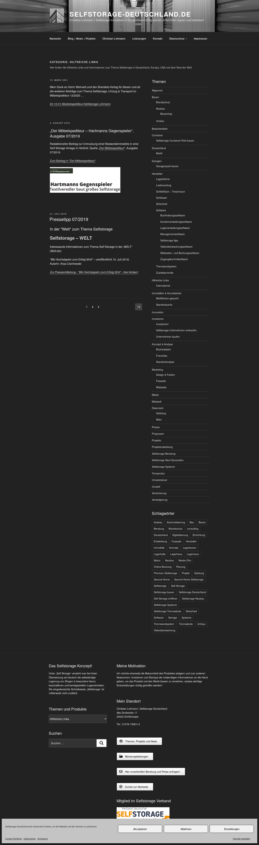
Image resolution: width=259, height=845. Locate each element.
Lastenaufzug (163, 185)
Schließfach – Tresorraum (170, 191)
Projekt (186, 573)
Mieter (155, 395)
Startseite (55, 38)
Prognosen (158, 433)
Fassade (161, 381)
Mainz (157, 560)
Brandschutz (163, 102)
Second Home (162, 579)
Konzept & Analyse (162, 344)
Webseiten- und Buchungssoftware (179, 253)
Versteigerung (159, 499)
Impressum (42, 838)
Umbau (160, 121)
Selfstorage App (169, 240)
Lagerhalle (160, 554)
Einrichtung (199, 535)
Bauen (155, 97)
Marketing (157, 369)
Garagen (157, 161)
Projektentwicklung (162, 447)
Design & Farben (165, 374)
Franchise (161, 355)
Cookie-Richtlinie (13, 838)
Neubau (160, 108)
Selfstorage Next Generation (168, 460)
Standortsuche (164, 304)
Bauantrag (166, 113)
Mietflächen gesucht (167, 298)
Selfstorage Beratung (163, 453)
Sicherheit (161, 204)
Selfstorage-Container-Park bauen (175, 140)
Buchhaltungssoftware (172, 215)
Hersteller (157, 173)
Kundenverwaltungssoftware (176, 221)
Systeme (186, 617)
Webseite (161, 387)
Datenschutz (30, 838)
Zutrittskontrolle (164, 272)
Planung (180, 566)
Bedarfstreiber (160, 128)
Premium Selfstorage (165, 573)
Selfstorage (160, 586)
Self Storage (178, 586)
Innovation (158, 312)
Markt (159, 153)
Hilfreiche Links (160, 280)
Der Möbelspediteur (111, 148)
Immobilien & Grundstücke (166, 293)
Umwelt (156, 486)
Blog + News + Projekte (81, 38)
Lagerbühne (163, 179)
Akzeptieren (140, 829)
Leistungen (139, 38)
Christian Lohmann (113, 38)
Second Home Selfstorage (189, 579)
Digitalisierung (180, 535)
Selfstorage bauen (164, 592)
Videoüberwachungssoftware (176, 246)
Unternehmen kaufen (168, 336)
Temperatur (158, 473)
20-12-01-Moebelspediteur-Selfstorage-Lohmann (80, 104)
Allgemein (157, 90)
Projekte (156, 440)
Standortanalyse (165, 362)
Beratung (159, 528)
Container (157, 135)
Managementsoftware (172, 234)
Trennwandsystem (166, 266)
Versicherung (159, 493)
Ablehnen (186, 829)
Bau (192, 522)
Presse (156, 427)
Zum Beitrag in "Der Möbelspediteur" (73, 161)
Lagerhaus (176, 554)
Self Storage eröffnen (165, 598)
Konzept (173, 547)
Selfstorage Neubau (193, 598)
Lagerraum (193, 554)
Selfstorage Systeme (163, 466)
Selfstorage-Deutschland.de (130, 14)
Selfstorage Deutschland (192, 592)
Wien (159, 419)
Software (161, 210)
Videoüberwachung (164, 630)
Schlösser (161, 197)
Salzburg (161, 413)
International (163, 285)
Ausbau (158, 522)
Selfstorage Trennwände (167, 611)
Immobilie (159, 547)
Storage (172, 617)
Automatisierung (176, 522)
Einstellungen (231, 829)
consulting (192, 528)
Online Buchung (163, 566)
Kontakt (157, 38)
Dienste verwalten (241, 838)
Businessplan (163, 349)
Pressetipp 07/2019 (69, 219)
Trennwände (186, 624)
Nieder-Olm (184, 560)
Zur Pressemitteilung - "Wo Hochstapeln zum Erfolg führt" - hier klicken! (94, 272)
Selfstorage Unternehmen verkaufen (176, 330)
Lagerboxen (189, 547)
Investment (162, 324)
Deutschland (159, 148)
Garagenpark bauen (167, 166)
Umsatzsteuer (159, 480)
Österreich (158, 408)
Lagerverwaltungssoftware (175, 228)
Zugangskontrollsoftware (174, 259)
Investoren (158, 318)
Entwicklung (160, 541)
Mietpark (157, 401)
